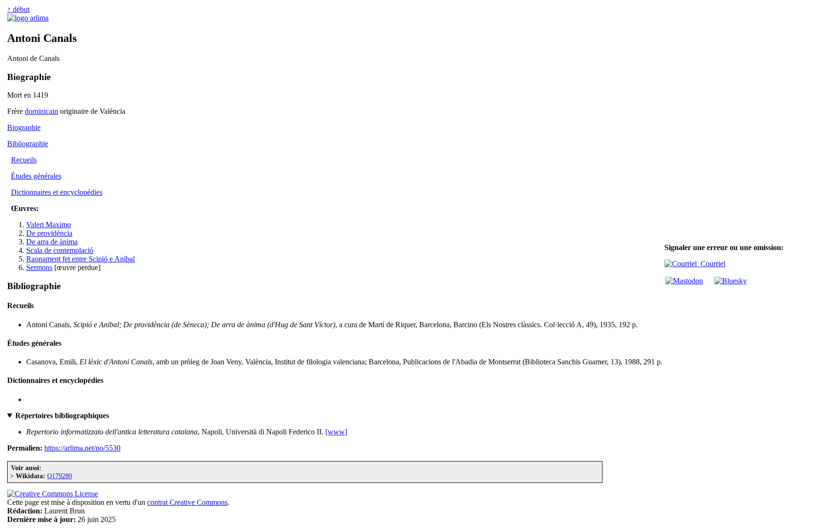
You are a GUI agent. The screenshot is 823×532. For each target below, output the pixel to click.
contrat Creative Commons (187, 502)
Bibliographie (27, 144)
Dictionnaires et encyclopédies (56, 192)
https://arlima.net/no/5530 (82, 448)
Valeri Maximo (48, 225)
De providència (49, 233)
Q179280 (59, 476)
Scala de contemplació (59, 250)
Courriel (711, 264)
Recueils (24, 160)
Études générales (36, 176)
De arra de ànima (52, 242)
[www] (336, 432)
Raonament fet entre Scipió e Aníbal (80, 259)
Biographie (23, 127)
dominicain (41, 111)
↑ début (18, 9)
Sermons (39, 267)
